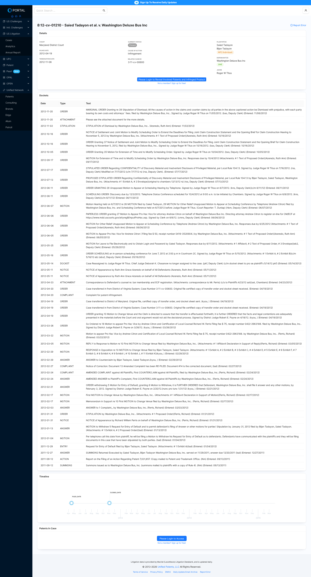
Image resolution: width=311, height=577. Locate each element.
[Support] (16, 16)
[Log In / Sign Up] (20, 16)
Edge (8, 115)
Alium (8, 121)
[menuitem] (16, 21)
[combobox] (69, 10)
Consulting (11, 102)
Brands (9, 108)
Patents (10, 96)
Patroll (9, 127)
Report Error (299, 25)
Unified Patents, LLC (168, 566)
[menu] (16, 52)
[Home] (12, 16)
